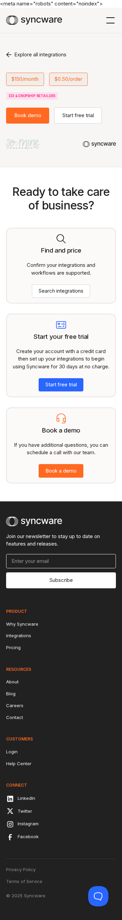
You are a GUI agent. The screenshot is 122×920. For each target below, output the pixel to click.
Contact (14, 717)
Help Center (19, 763)
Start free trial (78, 115)
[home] (34, 20)
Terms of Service (24, 881)
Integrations (18, 635)
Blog (11, 693)
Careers (14, 705)
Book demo (27, 115)
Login (12, 751)
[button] (109, 20)
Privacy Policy (21, 869)
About (12, 681)
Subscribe (61, 580)
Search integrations (61, 291)
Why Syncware (22, 624)
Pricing (13, 647)
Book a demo (61, 470)
